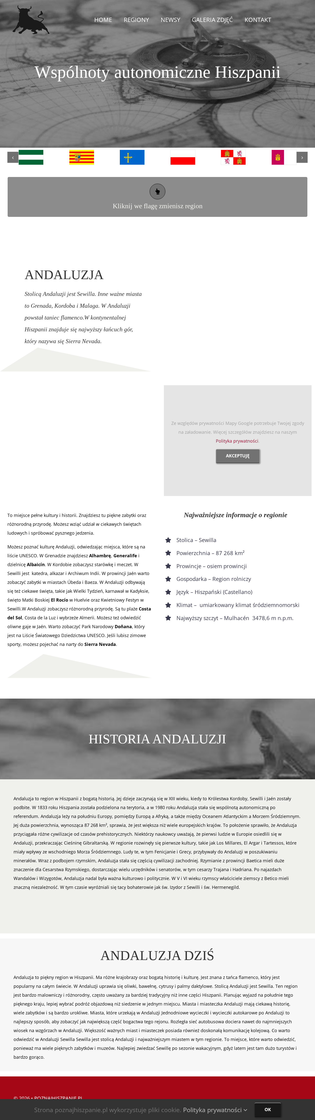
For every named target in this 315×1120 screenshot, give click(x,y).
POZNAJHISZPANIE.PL (58, 1098)
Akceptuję (238, 456)
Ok (268, 1109)
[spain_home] (31, 7)
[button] (12, 157)
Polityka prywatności (237, 441)
